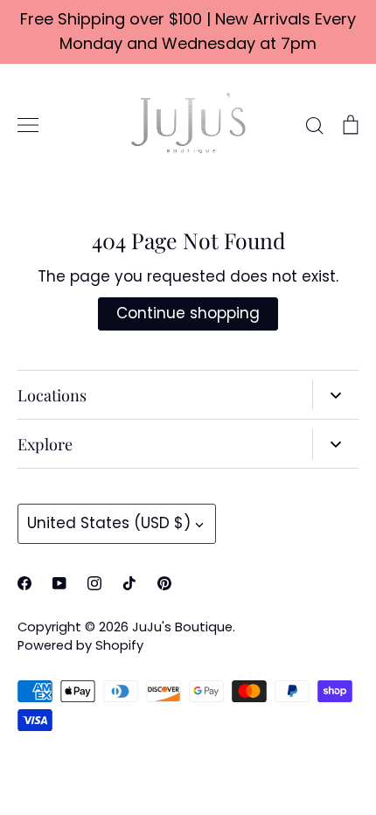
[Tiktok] (129, 583)
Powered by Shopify (80, 645)
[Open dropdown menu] (335, 395)
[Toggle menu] (28, 125)
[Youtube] (59, 583)
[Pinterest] (164, 583)
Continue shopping (188, 313)
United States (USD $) (109, 522)
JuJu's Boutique (182, 627)
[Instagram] (94, 583)
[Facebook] (24, 583)
